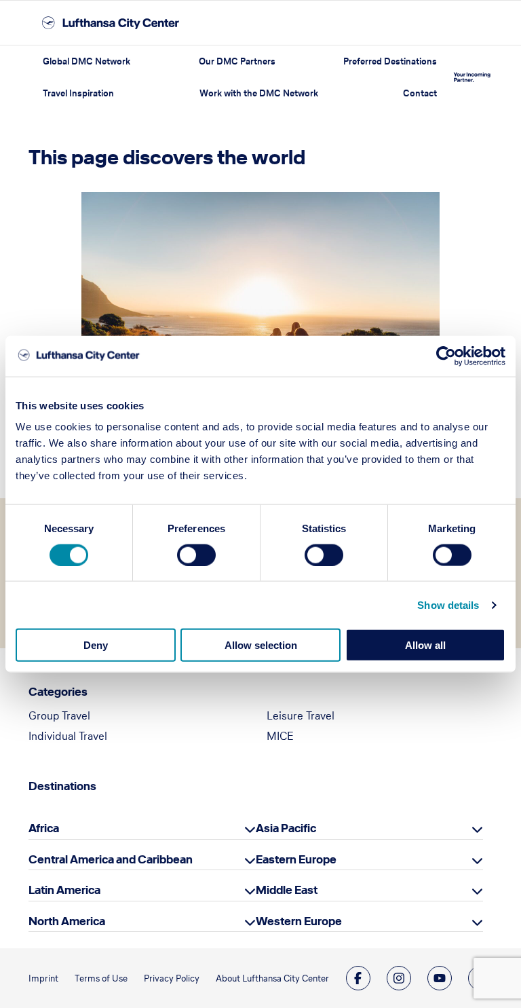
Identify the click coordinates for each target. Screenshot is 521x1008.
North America (66, 921)
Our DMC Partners (237, 61)
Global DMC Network (86, 61)
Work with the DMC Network (258, 93)
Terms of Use (101, 978)
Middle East (286, 890)
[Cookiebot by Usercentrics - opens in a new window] (446, 356)
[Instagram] (399, 978)
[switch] (196, 554)
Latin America (64, 890)
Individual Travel (67, 736)
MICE (280, 736)
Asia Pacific (286, 828)
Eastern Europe (296, 859)
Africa (43, 828)
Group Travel (59, 715)
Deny (95, 645)
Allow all (425, 645)
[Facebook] (358, 978)
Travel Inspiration (78, 93)
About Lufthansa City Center (272, 978)
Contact (420, 93)
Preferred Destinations (390, 61)
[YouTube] (439, 978)
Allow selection (261, 645)
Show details (448, 604)
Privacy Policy (171, 978)
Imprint (43, 978)
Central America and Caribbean (110, 859)
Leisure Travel (300, 715)
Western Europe (299, 921)
